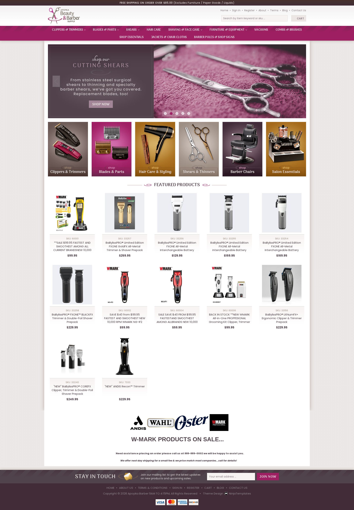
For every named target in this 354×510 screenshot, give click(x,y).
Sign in (236, 10)
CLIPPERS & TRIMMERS (68, 30)
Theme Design (213, 493)
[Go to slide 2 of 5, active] (171, 113)
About (262, 10)
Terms (274, 10)
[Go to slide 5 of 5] (188, 113)
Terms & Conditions (152, 488)
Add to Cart (72, 216)
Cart (300, 18)
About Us (126, 488)
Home (224, 10)
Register (249, 10)
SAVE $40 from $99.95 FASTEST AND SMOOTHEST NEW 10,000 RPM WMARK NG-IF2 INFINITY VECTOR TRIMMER (124, 318)
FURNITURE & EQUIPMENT (227, 30)
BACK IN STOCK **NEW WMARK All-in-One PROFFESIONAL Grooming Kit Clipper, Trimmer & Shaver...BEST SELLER (229, 318)
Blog (285, 10)
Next (297, 81)
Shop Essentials (131, 37)
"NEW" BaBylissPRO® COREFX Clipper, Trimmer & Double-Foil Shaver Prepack (72, 390)
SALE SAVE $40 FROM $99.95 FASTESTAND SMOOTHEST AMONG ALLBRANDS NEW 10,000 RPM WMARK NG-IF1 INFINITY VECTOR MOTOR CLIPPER (177, 318)
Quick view (72, 209)
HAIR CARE (154, 30)
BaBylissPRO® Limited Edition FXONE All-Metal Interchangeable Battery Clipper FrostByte (282, 246)
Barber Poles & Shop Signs (214, 37)
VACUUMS (261, 30)
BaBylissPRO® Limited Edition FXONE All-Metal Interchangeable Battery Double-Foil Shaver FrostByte (177, 246)
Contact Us (298, 10)
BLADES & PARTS (105, 30)
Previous (56, 81)
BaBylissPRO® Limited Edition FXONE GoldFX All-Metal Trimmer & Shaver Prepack (125, 246)
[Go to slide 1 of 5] (165, 113)
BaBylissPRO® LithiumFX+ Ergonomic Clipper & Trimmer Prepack (282, 318)
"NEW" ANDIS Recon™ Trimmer (125, 386)
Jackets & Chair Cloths (169, 37)
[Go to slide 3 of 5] (177, 113)
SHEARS (131, 30)
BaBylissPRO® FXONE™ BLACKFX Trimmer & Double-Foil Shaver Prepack (72, 318)
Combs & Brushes (289, 30)
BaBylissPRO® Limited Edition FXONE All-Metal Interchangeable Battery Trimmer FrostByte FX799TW (229, 246)
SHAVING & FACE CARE (184, 30)
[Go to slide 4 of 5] (182, 113)
